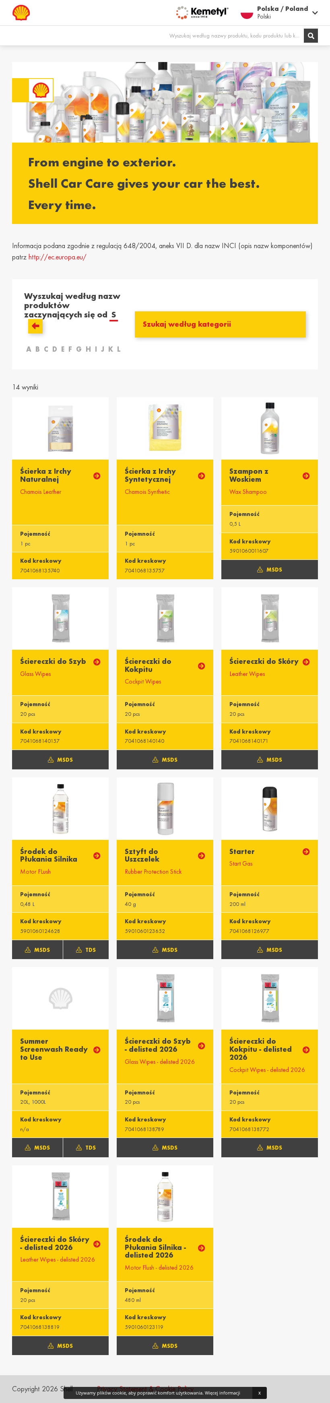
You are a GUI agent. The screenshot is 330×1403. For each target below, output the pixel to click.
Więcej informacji (222, 1393)
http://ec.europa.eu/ (58, 257)
